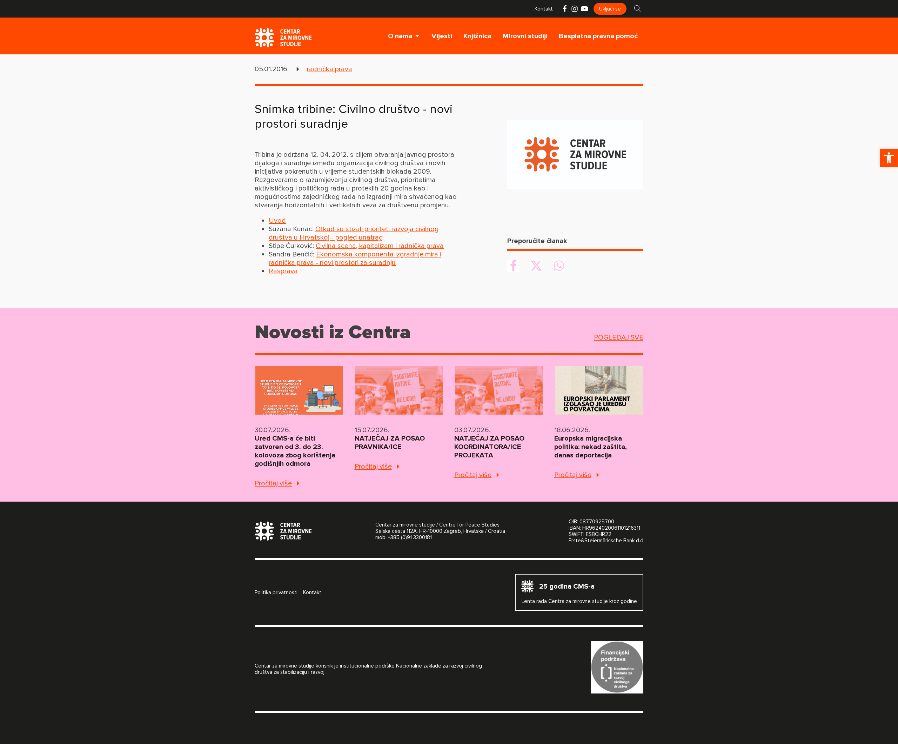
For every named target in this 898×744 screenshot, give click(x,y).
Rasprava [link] (283, 271)
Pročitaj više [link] (273, 483)
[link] (889, 158)
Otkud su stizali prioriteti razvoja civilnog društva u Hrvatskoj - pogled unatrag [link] (354, 233)
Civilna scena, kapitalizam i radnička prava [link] (380, 246)
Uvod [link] (277, 220)
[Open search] (637, 9)
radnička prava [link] (329, 69)
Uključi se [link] (610, 9)
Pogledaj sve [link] (618, 337)
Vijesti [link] (441, 36)
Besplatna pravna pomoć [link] (598, 36)
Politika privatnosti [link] (276, 592)
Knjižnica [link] (477, 36)
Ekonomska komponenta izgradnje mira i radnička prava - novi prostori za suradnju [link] (355, 258)
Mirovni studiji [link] (525, 36)
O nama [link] (400, 36)
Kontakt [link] (544, 9)
